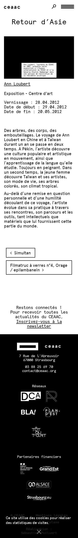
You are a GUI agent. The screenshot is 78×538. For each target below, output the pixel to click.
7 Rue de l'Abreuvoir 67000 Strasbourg (39, 358)
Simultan (21, 252)
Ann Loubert (17, 84)
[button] (39, 532)
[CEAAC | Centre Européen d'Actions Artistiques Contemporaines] (13, 7)
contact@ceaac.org (39, 371)
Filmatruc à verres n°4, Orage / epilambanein (38, 267)
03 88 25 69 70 (39, 367)
